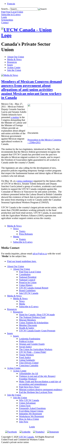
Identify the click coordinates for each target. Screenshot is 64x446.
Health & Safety (26, 328)
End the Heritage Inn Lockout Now (36, 392)
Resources (12, 62)
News (16, 228)
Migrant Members (27, 320)
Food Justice (25, 357)
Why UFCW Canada (29, 400)
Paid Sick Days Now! (29, 387)
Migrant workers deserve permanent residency (40, 389)
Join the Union (14, 70)
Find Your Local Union (30, 271)
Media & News (14, 59)
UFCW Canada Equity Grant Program (37, 330)
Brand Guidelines (27, 290)
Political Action (26, 341)
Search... (5, 9)
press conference (25, 181)
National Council (27, 279)
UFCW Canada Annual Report (33, 288)
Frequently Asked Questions (32, 408)
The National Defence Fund (32, 317)
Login (32, 426)
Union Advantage (27, 403)
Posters (22, 239)
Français (11, 3)
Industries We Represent (30, 413)
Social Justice (25, 346)
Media (16, 236)
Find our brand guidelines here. (21, 261)
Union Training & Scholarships (33, 322)
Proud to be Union (27, 282)
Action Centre (13, 67)
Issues (10, 65)
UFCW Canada (26, 437)
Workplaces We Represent (31, 416)
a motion (15, 117)
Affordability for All (28, 373)
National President (27, 277)
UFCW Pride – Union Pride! (32, 352)
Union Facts (25, 405)
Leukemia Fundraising (29, 338)
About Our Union (15, 56)
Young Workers (26, 354)
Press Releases (26, 234)
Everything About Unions (31, 411)
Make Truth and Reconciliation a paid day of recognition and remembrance (40, 382)
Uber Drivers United (28, 363)
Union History (26, 285)
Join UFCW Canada (28, 293)
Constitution (25, 274)
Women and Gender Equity (32, 344)
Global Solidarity (27, 360)
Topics (22, 231)
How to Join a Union (29, 419)
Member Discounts (28, 325)
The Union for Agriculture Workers (35, 349)
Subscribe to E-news (22, 242)
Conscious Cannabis (28, 365)
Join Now (23, 421)
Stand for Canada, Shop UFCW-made (37, 314)
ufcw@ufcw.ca (40, 253)
